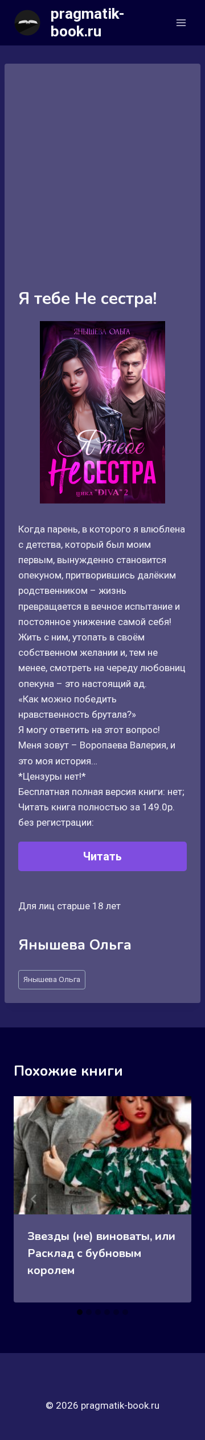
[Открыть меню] (180, 22)
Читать (102, 856)
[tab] (80, 1312)
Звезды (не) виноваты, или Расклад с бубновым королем (101, 1253)
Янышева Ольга (51, 979)
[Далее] (171, 1199)
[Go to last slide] (34, 1199)
